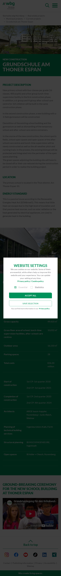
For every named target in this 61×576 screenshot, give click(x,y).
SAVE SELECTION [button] (30, 303)
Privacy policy (44, 309)
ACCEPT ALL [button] (30, 295)
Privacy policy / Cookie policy (30, 281)
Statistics (39, 287)
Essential (23, 287)
